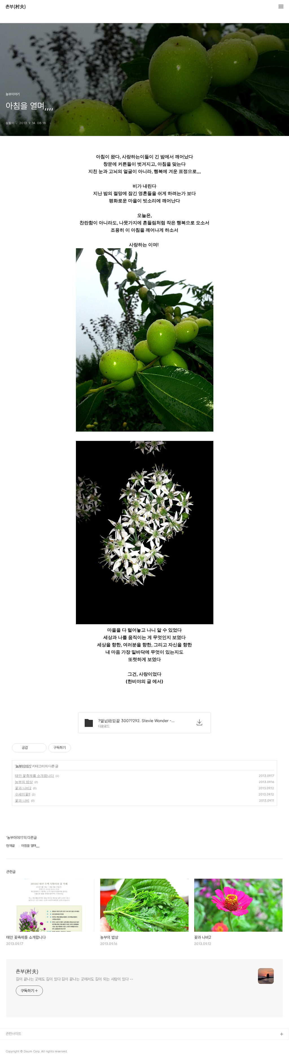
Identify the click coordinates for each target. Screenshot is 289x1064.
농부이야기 (23, 766)
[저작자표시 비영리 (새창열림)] (76, 748)
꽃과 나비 (22, 800)
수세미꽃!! (22, 794)
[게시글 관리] (40, 748)
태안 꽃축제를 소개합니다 (34, 775)
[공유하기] (33, 748)
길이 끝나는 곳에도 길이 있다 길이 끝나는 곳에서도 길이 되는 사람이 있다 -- (74, 979)
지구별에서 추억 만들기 (22, 1052)
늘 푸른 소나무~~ (18, 1043)
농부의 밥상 (24, 782)
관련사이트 (13, 1034)
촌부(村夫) (16, 6)
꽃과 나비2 (23, 788)
